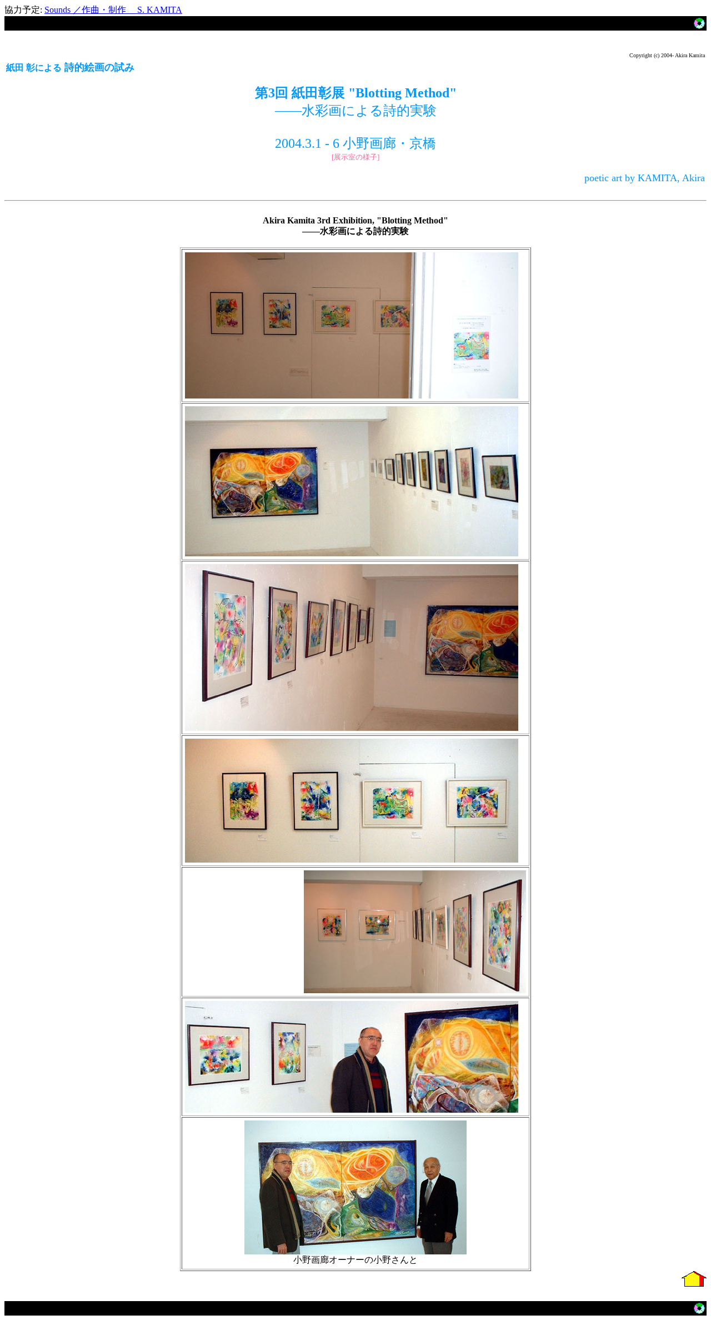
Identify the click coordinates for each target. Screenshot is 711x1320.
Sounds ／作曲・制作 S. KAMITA (113, 9)
